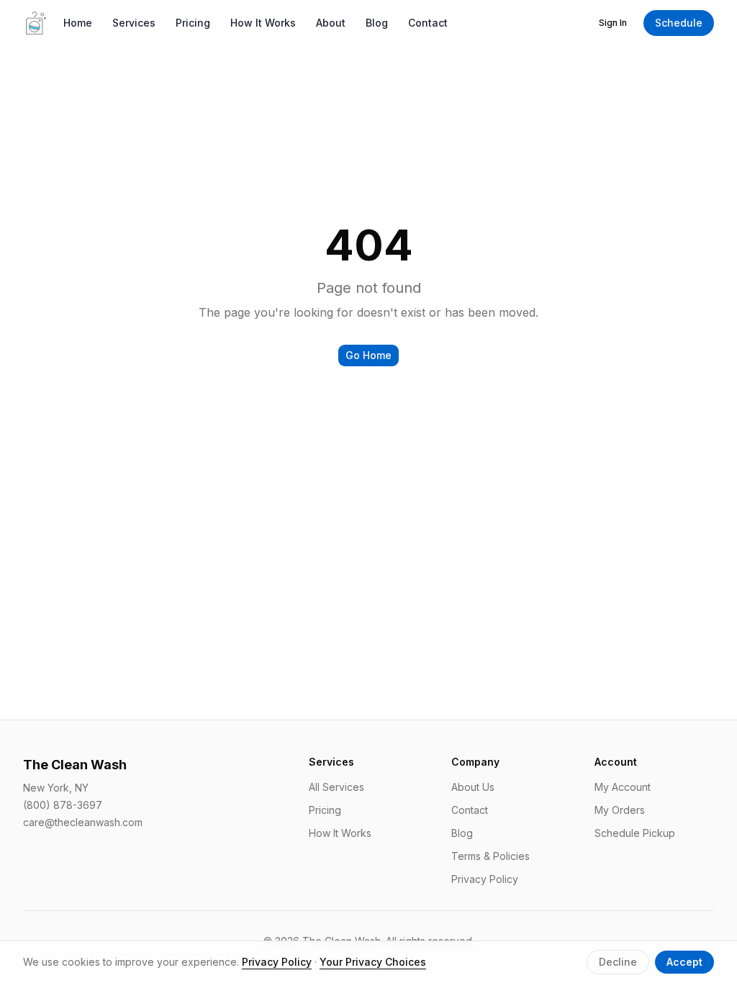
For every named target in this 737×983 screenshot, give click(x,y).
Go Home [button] (368, 355)
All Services (336, 787)
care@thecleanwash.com (83, 822)
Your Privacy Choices (373, 962)
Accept (684, 962)
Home (77, 23)
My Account (622, 787)
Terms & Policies (490, 856)
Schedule (678, 23)
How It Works (263, 23)
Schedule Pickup (634, 833)
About (330, 23)
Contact (428, 23)
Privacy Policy (484, 879)
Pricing (193, 23)
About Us (472, 787)
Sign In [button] (613, 22)
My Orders (619, 810)
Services (133, 23)
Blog (377, 23)
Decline (618, 962)
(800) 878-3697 (62, 805)
